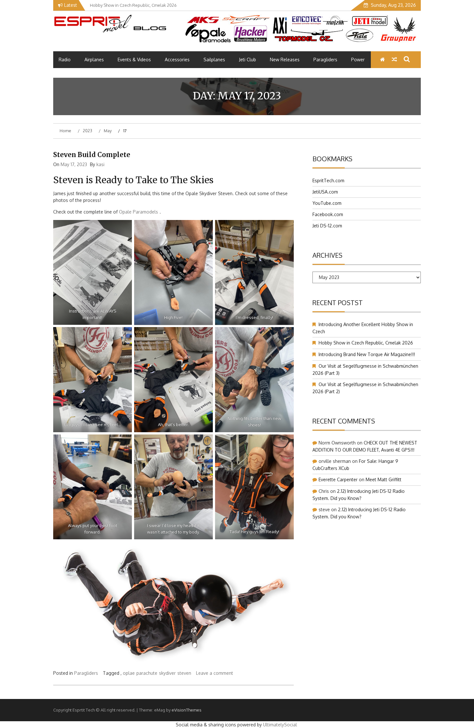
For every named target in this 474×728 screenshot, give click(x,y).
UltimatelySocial (280, 724)
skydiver (167, 673)
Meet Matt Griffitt (383, 479)
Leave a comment (214, 673)
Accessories (177, 59)
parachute (146, 673)
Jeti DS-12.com (327, 225)
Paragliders (325, 59)
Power (358, 59)
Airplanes (94, 59)
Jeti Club (247, 59)
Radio (65, 59)
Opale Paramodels (138, 211)
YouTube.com (326, 203)
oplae (129, 673)
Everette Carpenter (338, 479)
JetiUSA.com (325, 191)
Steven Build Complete (91, 155)
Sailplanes (214, 59)
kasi (100, 164)
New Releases (285, 59)
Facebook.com (327, 214)
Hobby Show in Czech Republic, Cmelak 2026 (366, 342)
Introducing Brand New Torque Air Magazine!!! (367, 354)
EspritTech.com (328, 180)
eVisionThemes (187, 710)
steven (184, 673)
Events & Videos (134, 59)
